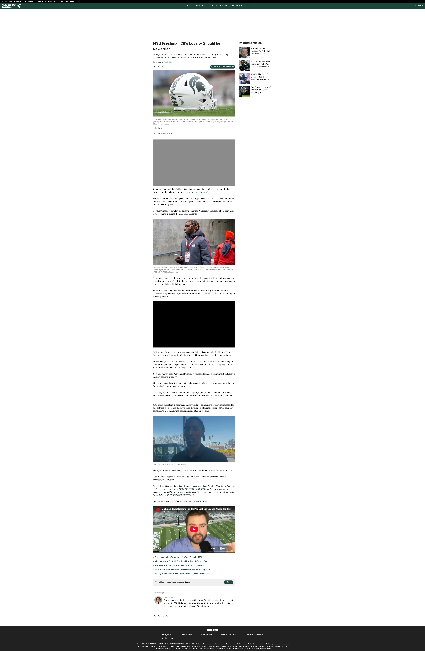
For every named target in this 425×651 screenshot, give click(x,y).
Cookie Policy (187, 635)
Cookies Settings (167, 638)
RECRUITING (224, 6)
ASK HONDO (237, 6)
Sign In (420, 6)
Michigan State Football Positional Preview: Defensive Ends (181, 561)
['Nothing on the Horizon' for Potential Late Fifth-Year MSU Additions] (255, 52)
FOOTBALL (189, 6)
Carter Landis (158, 62)
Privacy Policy (166, 635)
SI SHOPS (48, 2)
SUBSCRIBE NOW (71, 2)
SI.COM (4, 2)
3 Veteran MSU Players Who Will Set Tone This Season (179, 566)
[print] (166, 615)
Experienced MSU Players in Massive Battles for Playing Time (182, 570)
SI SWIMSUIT (18, 2)
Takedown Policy (206, 635)
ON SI (10, 2)
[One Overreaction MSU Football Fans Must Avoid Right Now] (255, 91)
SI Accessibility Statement (254, 635)
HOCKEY (213, 6)
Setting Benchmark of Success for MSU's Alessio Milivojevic (182, 574)
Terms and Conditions (228, 635)
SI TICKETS (29, 2)
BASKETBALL (201, 6)
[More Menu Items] (246, 6)
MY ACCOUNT (58, 2)
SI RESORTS (39, 2)
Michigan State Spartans (163, 133)
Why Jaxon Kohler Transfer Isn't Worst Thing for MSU (178, 557)
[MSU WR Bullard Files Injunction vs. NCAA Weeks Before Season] (255, 65)
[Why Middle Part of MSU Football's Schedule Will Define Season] (255, 78)
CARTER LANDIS (169, 597)
